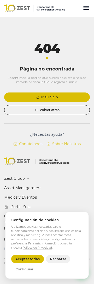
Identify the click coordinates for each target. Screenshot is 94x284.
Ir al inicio (49, 97)
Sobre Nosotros (66, 143)
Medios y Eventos (20, 197)
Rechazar (58, 259)
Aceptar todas (27, 259)
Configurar (24, 269)
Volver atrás (50, 110)
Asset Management (22, 187)
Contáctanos (30, 143)
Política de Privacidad (37, 247)
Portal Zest (20, 206)
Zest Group (14, 178)
